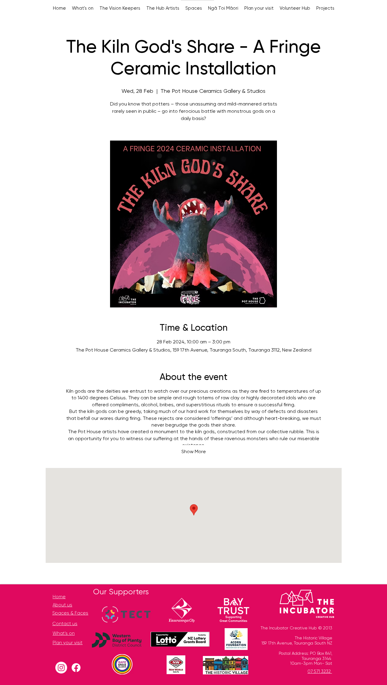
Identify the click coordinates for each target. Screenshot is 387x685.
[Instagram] (61, 668)
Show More (193, 452)
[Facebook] (76, 668)
